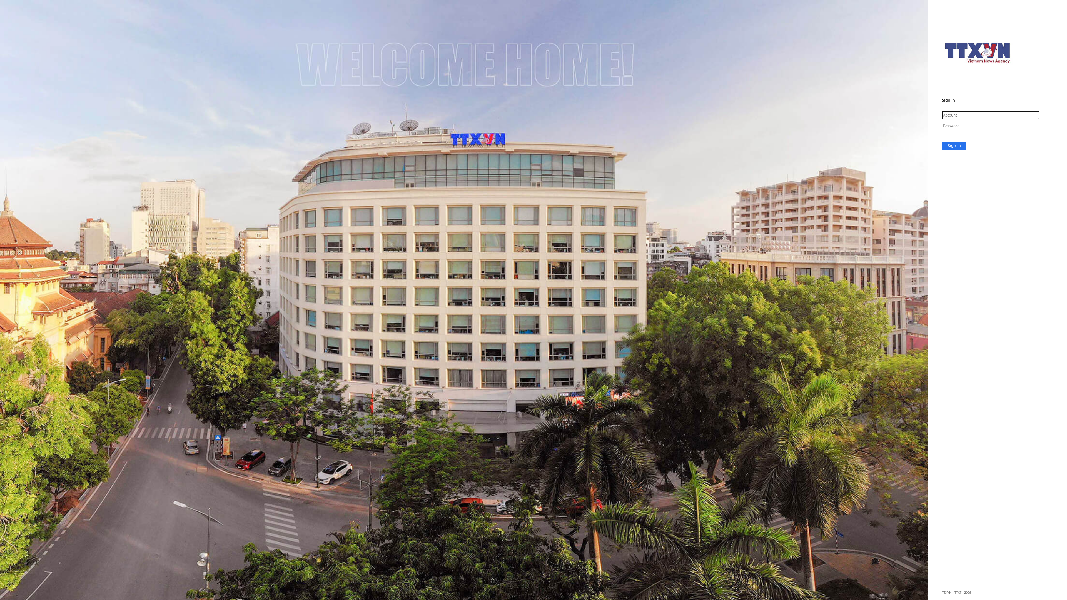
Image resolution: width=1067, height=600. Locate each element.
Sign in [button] (954, 145)
